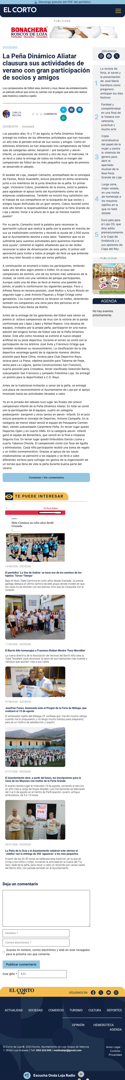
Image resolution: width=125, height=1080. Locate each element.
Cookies (115, 1050)
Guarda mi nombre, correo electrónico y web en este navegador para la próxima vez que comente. (48, 952)
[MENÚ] (118, 10)
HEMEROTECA (103, 1025)
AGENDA (116, 1029)
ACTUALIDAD (14, 1010)
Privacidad (115, 1054)
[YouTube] (108, 992)
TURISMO (76, 1010)
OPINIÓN (78, 1025)
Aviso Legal (113, 1047)
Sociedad (10, 47)
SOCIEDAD (35, 1010)
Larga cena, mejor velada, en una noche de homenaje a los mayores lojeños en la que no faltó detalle (111, 199)
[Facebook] (93, 992)
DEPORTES (114, 1010)
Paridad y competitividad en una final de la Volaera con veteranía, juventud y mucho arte (111, 117)
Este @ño (10, 974)
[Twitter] (100, 992)
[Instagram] (116, 992)
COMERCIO (56, 1010)
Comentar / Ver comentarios (46, 477)
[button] (81, 1074)
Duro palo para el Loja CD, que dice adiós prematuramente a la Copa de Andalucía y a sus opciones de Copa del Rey (112, 234)
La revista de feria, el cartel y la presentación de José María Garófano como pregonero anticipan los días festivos (111, 83)
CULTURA (94, 1010)
